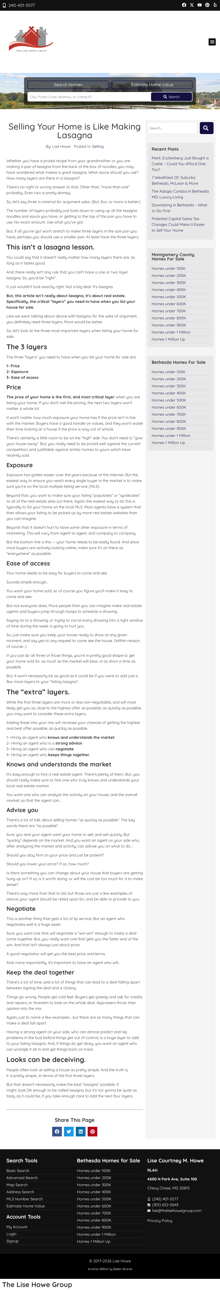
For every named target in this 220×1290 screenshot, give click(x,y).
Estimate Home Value (152, 84)
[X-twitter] (192, 5)
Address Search (20, 1191)
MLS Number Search (24, 1198)
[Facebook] (184, 5)
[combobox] (172, 128)
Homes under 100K (168, 268)
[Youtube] (199, 5)
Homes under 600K (169, 303)
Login (11, 1233)
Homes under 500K (169, 296)
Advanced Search (22, 1177)
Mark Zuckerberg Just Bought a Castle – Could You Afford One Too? (180, 164)
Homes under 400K (169, 289)
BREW (104, 1269)
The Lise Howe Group (37, 1284)
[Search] (207, 128)
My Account (16, 1226)
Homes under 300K (169, 282)
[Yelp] (215, 5)
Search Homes (68, 84)
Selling (98, 146)
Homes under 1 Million (171, 332)
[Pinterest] (207, 5)
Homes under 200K (169, 275)
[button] (212, 41)
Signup (12, 1241)
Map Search (17, 1184)
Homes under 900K (169, 325)
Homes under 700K (169, 310)
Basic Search (17, 1170)
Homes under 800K (169, 318)
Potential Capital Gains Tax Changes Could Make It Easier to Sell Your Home (178, 224)
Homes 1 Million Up (168, 339)
